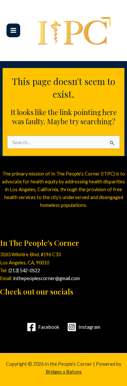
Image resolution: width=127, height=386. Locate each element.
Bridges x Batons (64, 372)
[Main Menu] (13, 30)
